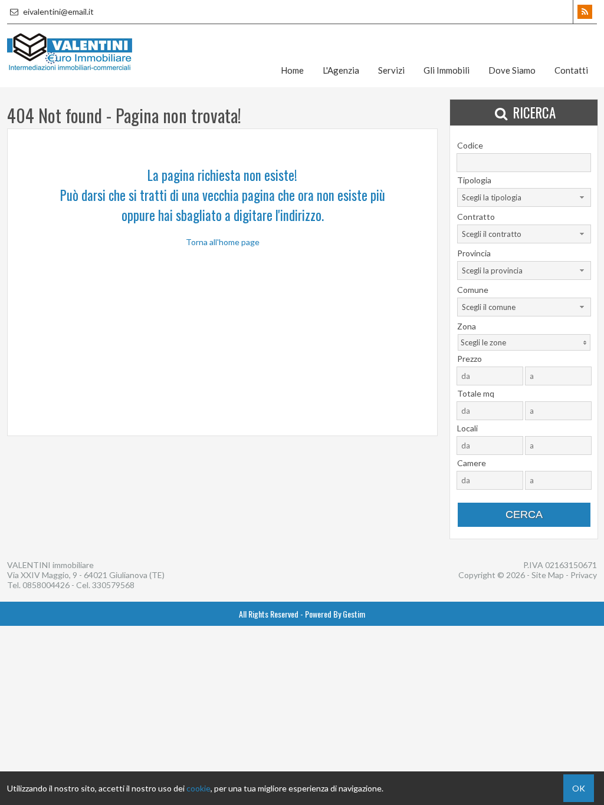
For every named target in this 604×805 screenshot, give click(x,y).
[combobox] (524, 197)
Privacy (583, 575)
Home (292, 70)
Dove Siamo (512, 70)
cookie (198, 788)
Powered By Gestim (335, 614)
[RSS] (585, 12)
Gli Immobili (447, 70)
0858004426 (46, 585)
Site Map (547, 575)
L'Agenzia (341, 70)
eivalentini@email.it (57, 11)
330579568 (113, 585)
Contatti (571, 70)
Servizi (391, 70)
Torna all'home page (223, 242)
